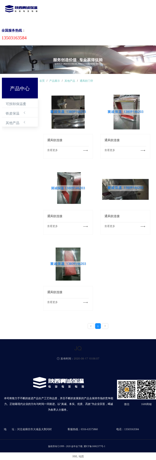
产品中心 (74, 12)
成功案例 (103, 12)
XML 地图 (78, 456)
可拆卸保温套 (16, 103)
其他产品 (12, 122)
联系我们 (131, 12)
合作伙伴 (117, 12)
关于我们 (60, 12)
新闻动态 (89, 12)
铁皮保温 (12, 113)
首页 (49, 12)
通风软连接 (68, 112)
